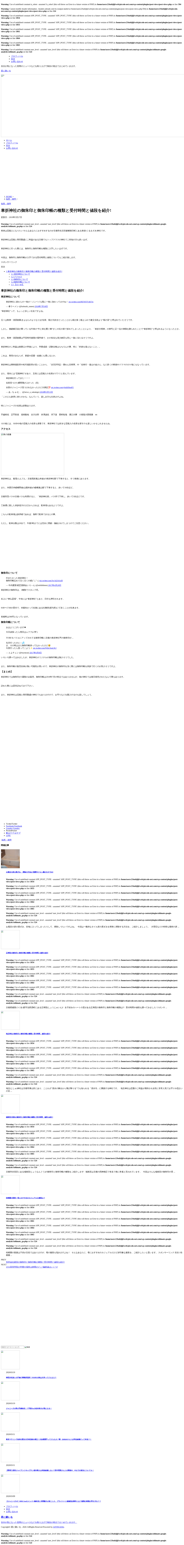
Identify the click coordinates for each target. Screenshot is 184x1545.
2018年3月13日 (46, 392)
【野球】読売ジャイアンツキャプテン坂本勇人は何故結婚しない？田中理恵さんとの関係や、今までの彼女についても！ (50, 1470)
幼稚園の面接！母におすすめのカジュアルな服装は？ (25, 1198)
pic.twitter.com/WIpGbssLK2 (44, 648)
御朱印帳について (20, 282)
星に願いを (6, 71)
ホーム (9, 140)
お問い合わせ (17, 61)
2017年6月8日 (36, 653)
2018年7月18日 (41, 306)
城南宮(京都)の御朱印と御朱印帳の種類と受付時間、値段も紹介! (29, 1117)
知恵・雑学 (7, 840)
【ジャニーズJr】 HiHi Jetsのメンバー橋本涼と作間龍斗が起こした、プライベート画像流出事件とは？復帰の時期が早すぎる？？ (53, 1501)
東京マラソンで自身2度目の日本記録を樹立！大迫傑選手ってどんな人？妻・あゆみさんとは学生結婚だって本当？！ (48, 1439)
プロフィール (17, 56)
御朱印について (19, 279)
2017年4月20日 (54, 585)
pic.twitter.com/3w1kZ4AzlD (51, 581)
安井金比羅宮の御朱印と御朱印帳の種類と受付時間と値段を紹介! (35, 1262)
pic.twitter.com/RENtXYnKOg (81, 302)
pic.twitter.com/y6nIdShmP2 (62, 387)
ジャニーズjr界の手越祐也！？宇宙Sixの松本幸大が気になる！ (29, 1408)
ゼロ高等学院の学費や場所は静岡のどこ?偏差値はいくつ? (32, 1267)
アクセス (16, 277)
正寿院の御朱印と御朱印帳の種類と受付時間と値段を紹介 (27, 953)
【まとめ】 (17, 285)
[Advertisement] (76, 173)
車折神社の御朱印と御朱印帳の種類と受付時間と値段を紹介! (34, 271)
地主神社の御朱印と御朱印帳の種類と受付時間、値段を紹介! (28, 1034)
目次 (13, 59)
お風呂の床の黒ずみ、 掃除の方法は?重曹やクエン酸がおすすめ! (29, 872)
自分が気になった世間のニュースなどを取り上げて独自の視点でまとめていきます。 (39, 1522)
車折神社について (20, 274)
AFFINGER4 (58, 1527)
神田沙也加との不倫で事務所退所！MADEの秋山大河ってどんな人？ (31, 1377)
